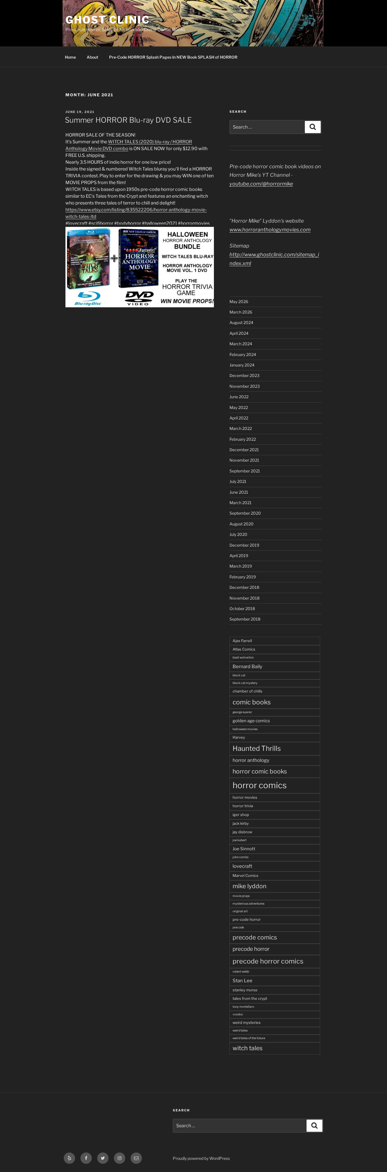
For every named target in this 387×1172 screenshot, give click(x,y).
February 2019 (242, 576)
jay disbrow (242, 832)
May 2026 (238, 301)
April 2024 (238, 333)
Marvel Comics (245, 875)
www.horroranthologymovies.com (270, 230)
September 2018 (244, 619)
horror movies (245, 797)
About (92, 57)
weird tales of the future (249, 1038)
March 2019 (240, 566)
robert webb (241, 971)
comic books (252, 702)
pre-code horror (247, 919)
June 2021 (238, 492)
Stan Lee (242, 980)
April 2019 (238, 555)
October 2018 (242, 608)
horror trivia (243, 806)
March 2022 (240, 428)
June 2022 (238, 396)
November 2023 (244, 386)
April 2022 (238, 417)
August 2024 (241, 322)
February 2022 (242, 439)
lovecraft (242, 866)
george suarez (242, 712)
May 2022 (238, 407)
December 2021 (244, 449)
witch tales (248, 1048)
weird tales (240, 1030)
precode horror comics (268, 961)
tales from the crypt (250, 998)
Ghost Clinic (107, 20)
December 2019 (244, 545)
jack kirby (241, 823)
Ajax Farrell (242, 640)
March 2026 (240, 312)
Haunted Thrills (257, 748)
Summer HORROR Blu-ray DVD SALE (128, 120)
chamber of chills (247, 691)
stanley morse (245, 990)
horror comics (260, 785)
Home (70, 57)
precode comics (255, 937)
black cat (239, 675)
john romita (240, 857)
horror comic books (260, 771)
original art (240, 911)
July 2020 (238, 534)
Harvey (239, 737)
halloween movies (245, 729)
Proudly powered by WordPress (201, 1158)
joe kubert (239, 840)
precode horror (251, 949)
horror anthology (251, 760)
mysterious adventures (248, 903)
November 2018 (244, 598)
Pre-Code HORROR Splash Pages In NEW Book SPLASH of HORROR (173, 57)
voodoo (238, 1014)
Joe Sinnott (244, 848)
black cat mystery (245, 683)
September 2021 (244, 470)
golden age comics (251, 720)
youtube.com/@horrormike (261, 184)
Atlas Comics (244, 649)
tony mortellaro (243, 1007)
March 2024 (240, 343)
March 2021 (240, 502)
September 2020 (245, 513)
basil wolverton (243, 657)
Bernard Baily (247, 666)
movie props (241, 896)
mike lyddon (249, 886)
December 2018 (244, 587)
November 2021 (244, 460)
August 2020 (241, 523)
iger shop (241, 814)
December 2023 (244, 375)
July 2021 (237, 481)
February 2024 (242, 354)
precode (238, 927)
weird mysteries (247, 1022)
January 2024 (241, 365)
